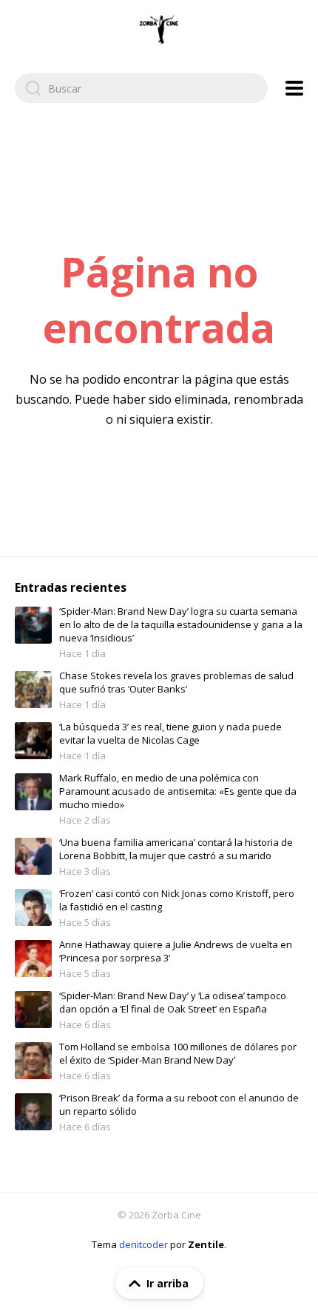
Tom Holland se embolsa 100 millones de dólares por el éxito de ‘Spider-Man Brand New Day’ (178, 1053)
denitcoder (143, 1244)
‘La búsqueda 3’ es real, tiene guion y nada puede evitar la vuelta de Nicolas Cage (170, 733)
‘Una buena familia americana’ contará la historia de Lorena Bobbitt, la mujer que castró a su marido (176, 849)
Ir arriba (167, 1283)
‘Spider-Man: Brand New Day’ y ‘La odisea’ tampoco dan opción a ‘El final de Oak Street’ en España (172, 1002)
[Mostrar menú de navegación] (294, 88)
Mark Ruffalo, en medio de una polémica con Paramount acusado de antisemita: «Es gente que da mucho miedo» (178, 791)
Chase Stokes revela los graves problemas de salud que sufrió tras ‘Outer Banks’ (176, 682)
